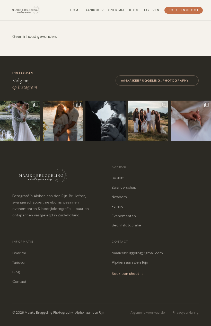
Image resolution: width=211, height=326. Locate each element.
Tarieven (151, 10)
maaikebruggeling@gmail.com (137, 253)
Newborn (119, 197)
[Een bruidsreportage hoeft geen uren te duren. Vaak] (20, 121)
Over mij (116, 10)
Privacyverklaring (186, 313)
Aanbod (93, 10)
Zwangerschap (124, 187)
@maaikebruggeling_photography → (157, 80)
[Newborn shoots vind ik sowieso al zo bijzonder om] (105, 121)
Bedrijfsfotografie (126, 225)
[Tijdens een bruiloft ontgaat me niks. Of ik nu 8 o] (191, 121)
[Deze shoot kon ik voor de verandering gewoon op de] (63, 121)
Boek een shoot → (128, 273)
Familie (118, 206)
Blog (133, 10)
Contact (19, 281)
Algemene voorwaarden (148, 313)
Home (75, 10)
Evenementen (124, 216)
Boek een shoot (184, 10)
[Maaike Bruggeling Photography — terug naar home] (36, 10)
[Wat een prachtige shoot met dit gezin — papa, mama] (148, 121)
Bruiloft (118, 178)
